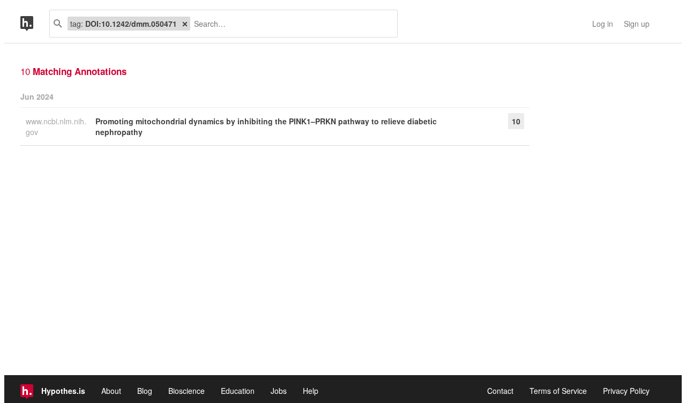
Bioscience (186, 390)
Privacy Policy (626, 390)
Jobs (279, 390)
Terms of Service (558, 390)
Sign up (637, 23)
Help (310, 390)
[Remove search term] (185, 24)
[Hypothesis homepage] (34, 24)
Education (238, 390)
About (111, 390)
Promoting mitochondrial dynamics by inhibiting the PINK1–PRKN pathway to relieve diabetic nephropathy (266, 126)
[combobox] (289, 23)
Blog (144, 390)
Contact (500, 390)
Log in (602, 23)
